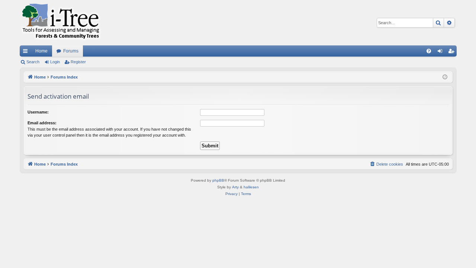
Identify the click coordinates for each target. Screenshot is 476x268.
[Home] (61, 22)
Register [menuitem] (452, 52)
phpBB (218, 180)
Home (41, 51)
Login (55, 62)
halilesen (251, 187)
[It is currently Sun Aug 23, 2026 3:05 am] (445, 77)
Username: (38, 112)
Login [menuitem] (441, 52)
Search (32, 62)
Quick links (27, 52)
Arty (235, 187)
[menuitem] (428, 51)
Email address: (42, 123)
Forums (70, 51)
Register (78, 62)
